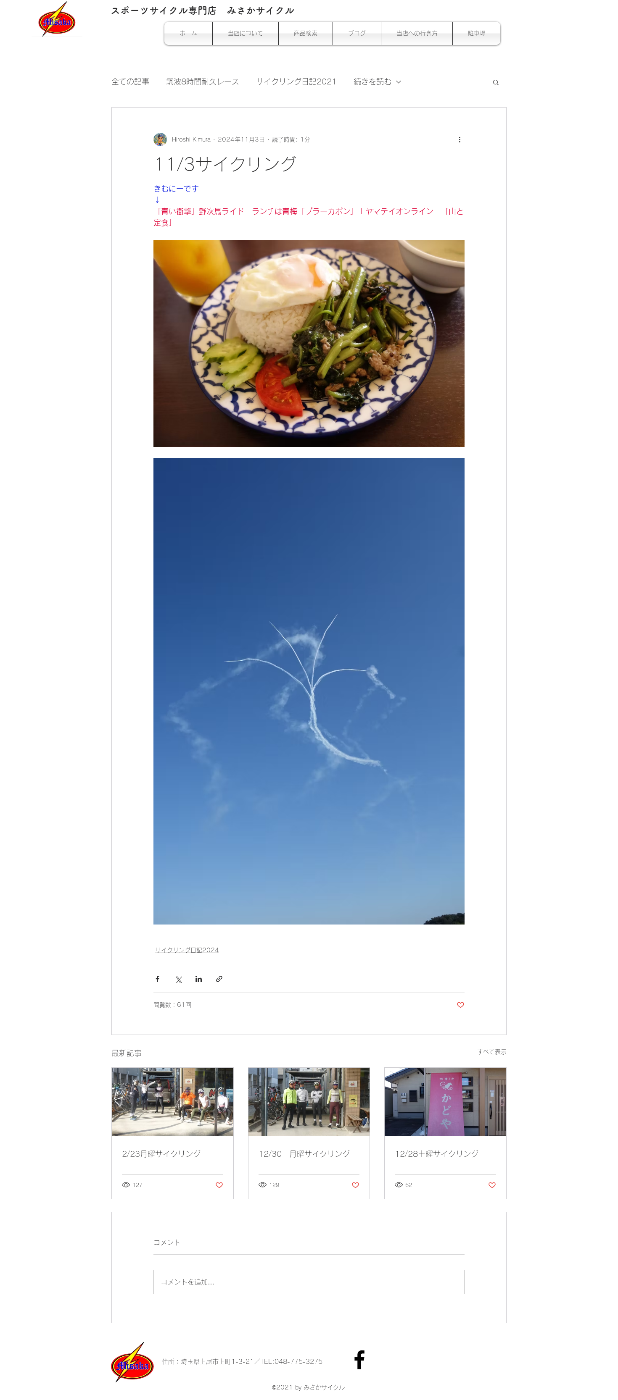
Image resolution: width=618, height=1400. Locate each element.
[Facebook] (359, 1359)
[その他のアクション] (459, 139)
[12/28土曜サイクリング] (445, 1102)
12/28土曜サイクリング (436, 1154)
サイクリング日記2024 (187, 950)
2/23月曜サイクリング (161, 1154)
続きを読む (372, 81)
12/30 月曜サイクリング (304, 1154)
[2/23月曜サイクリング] (172, 1102)
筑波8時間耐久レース (202, 81)
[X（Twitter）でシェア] (178, 979)
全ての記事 (130, 81)
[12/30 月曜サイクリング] (309, 1102)
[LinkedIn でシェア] (199, 979)
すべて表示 (492, 1052)
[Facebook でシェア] (157, 979)
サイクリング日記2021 (296, 81)
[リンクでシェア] (219, 979)
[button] (496, 82)
